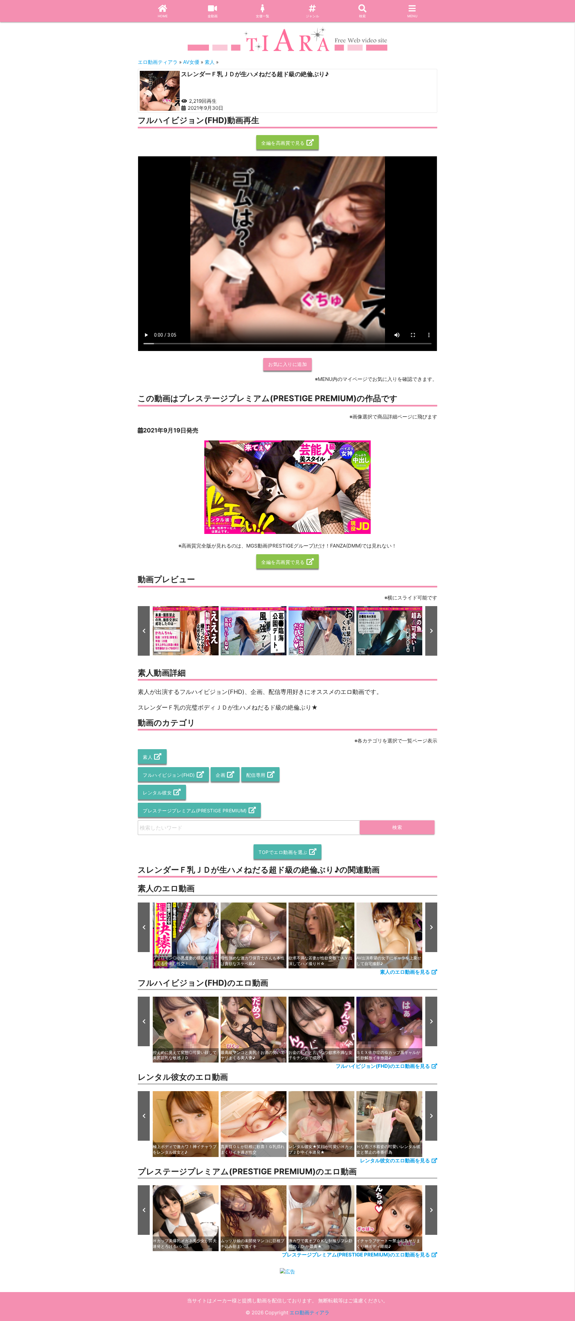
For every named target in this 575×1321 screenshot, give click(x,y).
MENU (412, 16)
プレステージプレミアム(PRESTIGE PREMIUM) (195, 810)
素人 (147, 757)
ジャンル (312, 16)
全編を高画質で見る (283, 143)
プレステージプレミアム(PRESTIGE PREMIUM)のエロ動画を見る (356, 1254)
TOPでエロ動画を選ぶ (283, 852)
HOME (163, 16)
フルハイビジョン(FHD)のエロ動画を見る (383, 1066)
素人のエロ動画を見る (405, 972)
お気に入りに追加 (287, 364)
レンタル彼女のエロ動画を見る (395, 1160)
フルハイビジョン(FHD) (169, 775)
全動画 (213, 16)
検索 (362, 16)
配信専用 (256, 775)
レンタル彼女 (157, 792)
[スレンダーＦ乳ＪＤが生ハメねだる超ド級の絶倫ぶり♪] (160, 91)
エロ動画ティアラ (309, 1312)
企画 (220, 775)
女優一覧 (262, 16)
